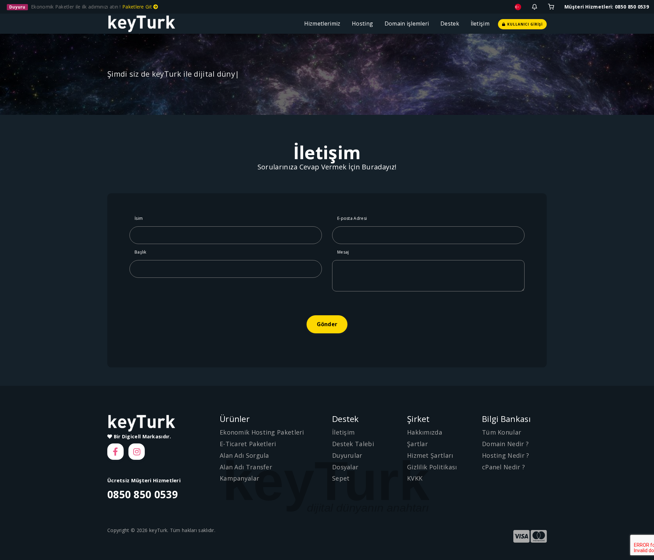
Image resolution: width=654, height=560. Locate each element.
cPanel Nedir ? (503, 467)
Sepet (341, 478)
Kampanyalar (239, 478)
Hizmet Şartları (430, 455)
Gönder (327, 324)
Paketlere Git (137, 6)
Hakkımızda (424, 432)
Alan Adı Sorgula (244, 455)
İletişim (480, 23)
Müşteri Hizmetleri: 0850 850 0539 (606, 6)
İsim (139, 218)
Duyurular (347, 455)
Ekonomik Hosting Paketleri (262, 432)
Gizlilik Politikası (432, 467)
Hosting (364, 23)
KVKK (414, 478)
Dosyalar (345, 467)
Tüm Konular (501, 432)
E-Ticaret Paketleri (248, 444)
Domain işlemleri (408, 23)
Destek (451, 23)
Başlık (140, 252)
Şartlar (417, 444)
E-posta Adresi (352, 218)
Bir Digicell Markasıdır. (141, 436)
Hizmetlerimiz (324, 23)
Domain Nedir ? (505, 444)
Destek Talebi (353, 444)
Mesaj (343, 252)
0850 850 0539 (142, 494)
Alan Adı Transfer (246, 467)
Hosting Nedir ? (505, 455)
